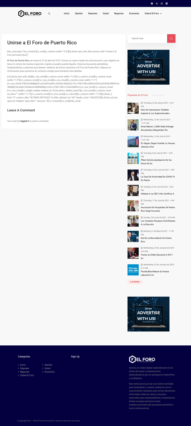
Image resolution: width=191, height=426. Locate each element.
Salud (106, 13)
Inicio (66, 13)
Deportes (92, 13)
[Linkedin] (167, 3)
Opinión (79, 13)
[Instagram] (162, 3)
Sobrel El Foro (152, 13)
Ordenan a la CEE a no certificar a (157, 194)
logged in (24, 121)
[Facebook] (152, 3)
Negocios (119, 13)
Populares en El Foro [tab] (138, 95)
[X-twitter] (157, 3)
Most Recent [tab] (158, 95)
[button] (153, 13)
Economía (134, 13)
